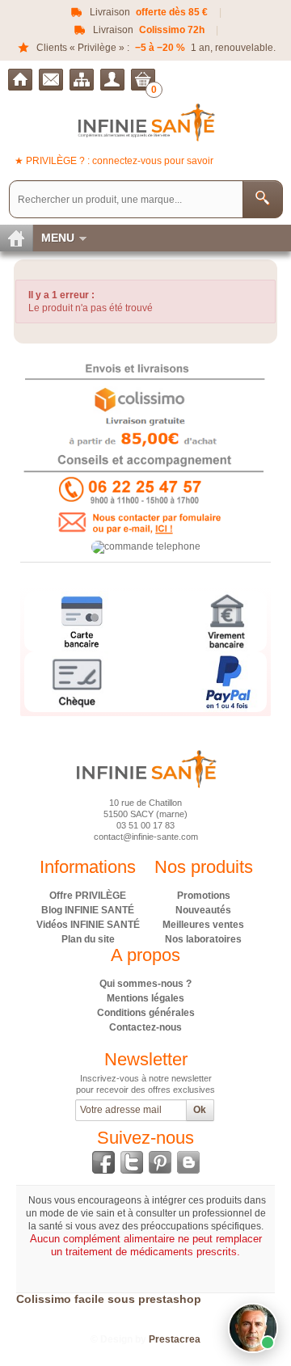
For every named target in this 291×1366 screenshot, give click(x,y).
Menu (57, 237)
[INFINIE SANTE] (145, 122)
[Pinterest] (160, 1162)
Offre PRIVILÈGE (87, 895)
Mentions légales (145, 998)
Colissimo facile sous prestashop (108, 1298)
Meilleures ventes (203, 924)
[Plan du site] (81, 80)
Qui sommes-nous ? (145, 983)
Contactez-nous (145, 1027)
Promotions (203, 895)
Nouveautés (203, 910)
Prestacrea (174, 1339)
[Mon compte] (112, 80)
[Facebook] (103, 1162)
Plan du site (88, 939)
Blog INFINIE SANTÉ (87, 910)
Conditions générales (146, 1012)
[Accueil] (20, 80)
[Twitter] (131, 1162)
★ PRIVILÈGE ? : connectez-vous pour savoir (114, 161)
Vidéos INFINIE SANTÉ (88, 924)
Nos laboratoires (203, 939)
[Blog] (188, 1162)
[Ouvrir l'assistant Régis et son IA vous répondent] (253, 1328)
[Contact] (51, 80)
